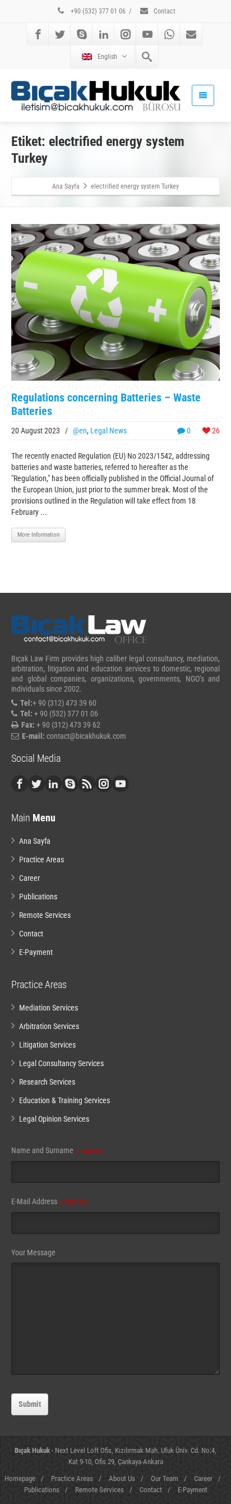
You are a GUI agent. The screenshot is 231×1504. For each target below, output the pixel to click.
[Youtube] (147, 34)
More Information (38, 534)
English (107, 57)
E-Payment (36, 952)
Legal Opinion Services (54, 1118)
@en (80, 430)
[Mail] (191, 34)
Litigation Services (47, 1044)
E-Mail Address (49, 1201)
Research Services (47, 1081)
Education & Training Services (64, 1100)
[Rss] (86, 783)
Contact (163, 11)
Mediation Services (48, 1007)
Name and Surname (57, 1150)
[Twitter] (60, 34)
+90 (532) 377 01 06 (97, 11)
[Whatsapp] (169, 34)
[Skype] (82, 34)
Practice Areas (41, 859)
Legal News (108, 430)
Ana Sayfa (34, 840)
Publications (38, 896)
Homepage (19, 1478)
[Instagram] (125, 34)
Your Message (33, 1252)
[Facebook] (38, 34)
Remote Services (45, 915)
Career (29, 878)
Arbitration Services (49, 1026)
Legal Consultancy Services (61, 1063)
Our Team (164, 1478)
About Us (122, 1478)
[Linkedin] (104, 34)
